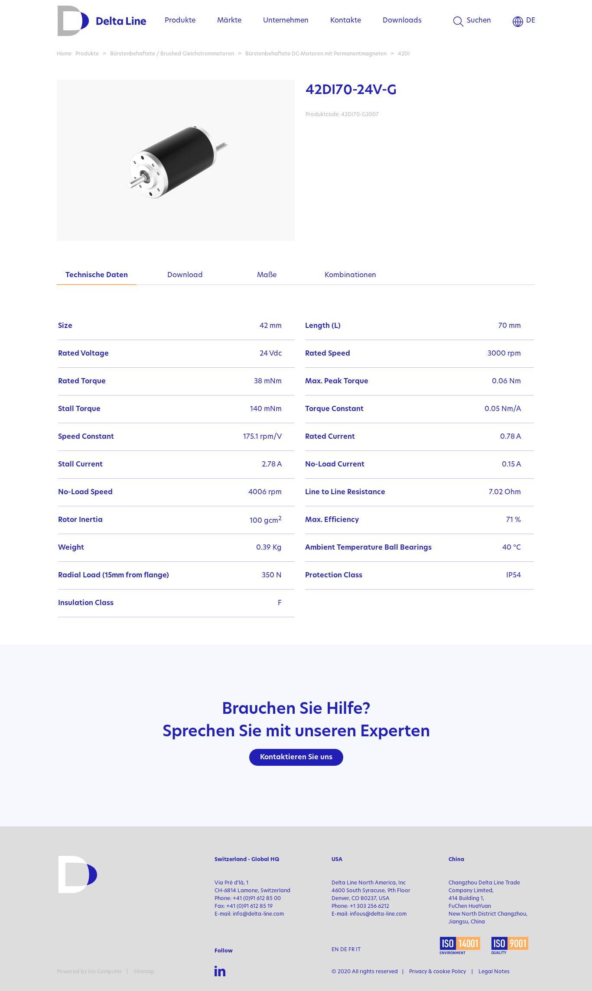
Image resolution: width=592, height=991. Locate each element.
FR (351, 949)
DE (530, 20)
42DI (404, 54)
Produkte (180, 20)
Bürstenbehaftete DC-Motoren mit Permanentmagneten (316, 54)
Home (64, 54)
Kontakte (345, 20)
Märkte (229, 20)
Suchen (479, 20)
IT (358, 949)
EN (335, 949)
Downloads (402, 20)
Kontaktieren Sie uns (296, 757)
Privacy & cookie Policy (437, 972)
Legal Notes (494, 972)
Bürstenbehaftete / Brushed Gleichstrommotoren (172, 54)
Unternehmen (286, 20)
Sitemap (143, 972)
